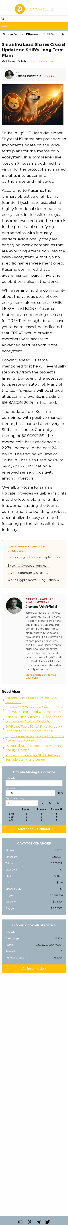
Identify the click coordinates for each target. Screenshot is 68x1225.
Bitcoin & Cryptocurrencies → (28, 565)
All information (34, 968)
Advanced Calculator (34, 829)
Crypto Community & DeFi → (28, 573)
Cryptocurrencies (42, 61)
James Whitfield (29, 76)
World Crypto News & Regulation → (33, 580)
